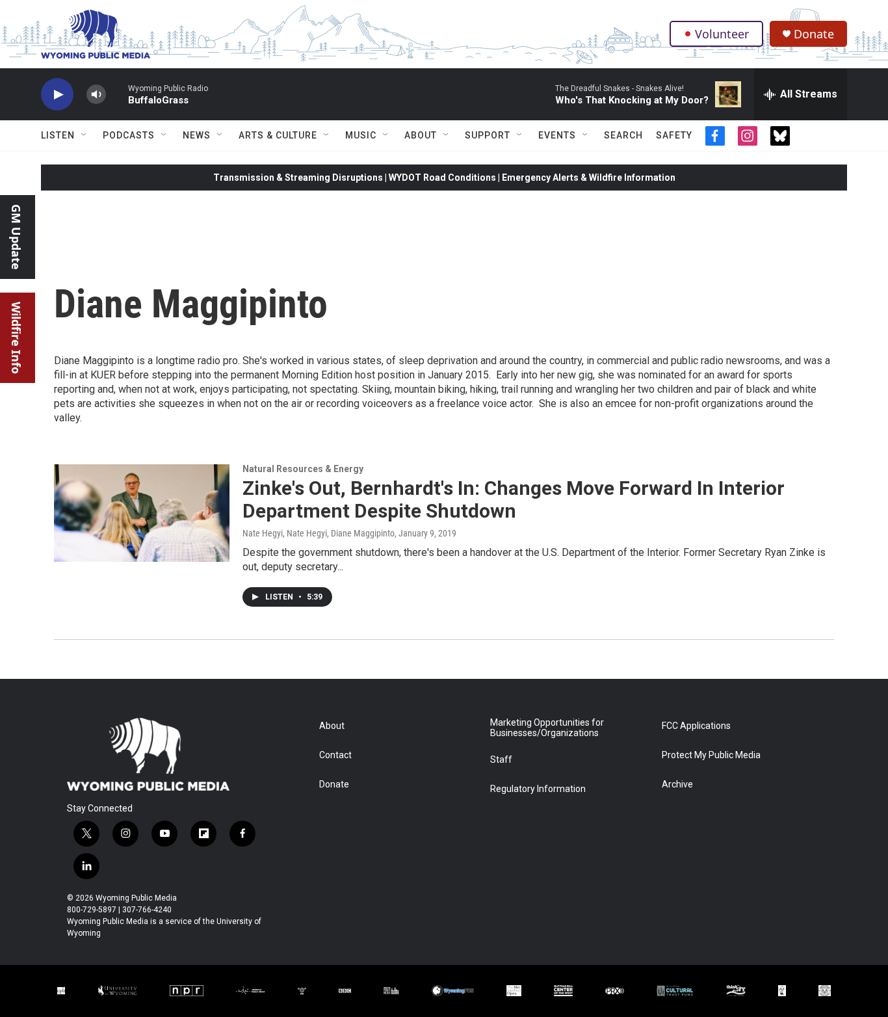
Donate (814, 34)
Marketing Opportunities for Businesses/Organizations (547, 728)
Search (623, 135)
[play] (57, 94)
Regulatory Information (538, 789)
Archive (677, 784)
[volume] (96, 94)
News (197, 135)
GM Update (16, 237)
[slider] (117, 94)
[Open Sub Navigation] (84, 135)
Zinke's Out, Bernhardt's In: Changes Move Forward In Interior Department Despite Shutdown (513, 499)
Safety (674, 135)
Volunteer (722, 34)
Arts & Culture (278, 135)
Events (557, 135)
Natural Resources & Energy (302, 469)
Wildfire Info (16, 338)
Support (487, 135)
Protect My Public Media (711, 755)
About (420, 135)
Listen (58, 135)
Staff (501, 760)
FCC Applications (696, 726)
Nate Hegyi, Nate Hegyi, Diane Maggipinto (318, 533)
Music (360, 135)
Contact (335, 755)
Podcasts (129, 135)
